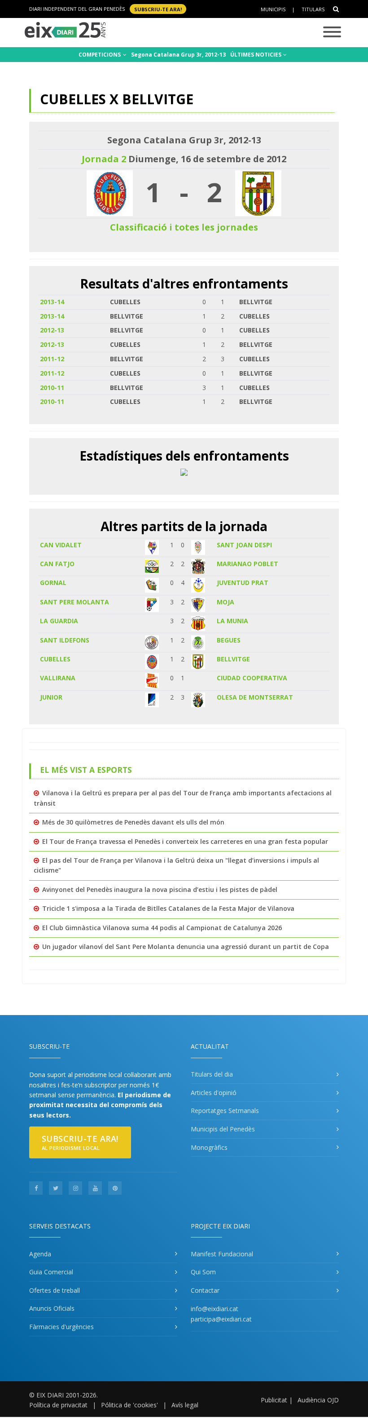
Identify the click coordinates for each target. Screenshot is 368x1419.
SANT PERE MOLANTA (74, 602)
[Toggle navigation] (332, 32)
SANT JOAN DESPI (244, 545)
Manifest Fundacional (222, 1254)
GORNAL (53, 582)
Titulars (313, 9)
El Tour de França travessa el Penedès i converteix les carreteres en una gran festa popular (185, 841)
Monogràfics (209, 1147)
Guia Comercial (51, 1272)
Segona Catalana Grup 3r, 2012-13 (178, 54)
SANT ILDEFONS (64, 640)
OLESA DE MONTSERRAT (255, 697)
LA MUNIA (232, 620)
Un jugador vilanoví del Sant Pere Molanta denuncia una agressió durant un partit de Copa (185, 946)
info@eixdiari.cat (214, 1308)
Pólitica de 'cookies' (129, 1405)
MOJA (225, 602)
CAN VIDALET (61, 545)
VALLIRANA (57, 678)
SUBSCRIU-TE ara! (158, 8)
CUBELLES (55, 659)
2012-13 (52, 330)
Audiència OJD (318, 1400)
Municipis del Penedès (223, 1129)
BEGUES (229, 640)
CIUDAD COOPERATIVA (252, 678)
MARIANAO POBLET (247, 563)
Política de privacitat (58, 1405)
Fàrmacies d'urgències (61, 1326)
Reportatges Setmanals (225, 1110)
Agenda (40, 1254)
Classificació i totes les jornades (184, 227)
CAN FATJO (57, 563)
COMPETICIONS (100, 54)
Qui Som (203, 1272)
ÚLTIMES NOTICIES (256, 54)
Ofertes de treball (54, 1290)
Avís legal (184, 1405)
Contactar (205, 1290)
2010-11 (52, 387)
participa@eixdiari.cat (221, 1319)
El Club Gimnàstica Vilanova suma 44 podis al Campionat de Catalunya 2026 (162, 927)
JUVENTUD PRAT (242, 582)
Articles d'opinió (214, 1092)
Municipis (273, 9)
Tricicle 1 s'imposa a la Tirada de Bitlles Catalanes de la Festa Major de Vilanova (168, 908)
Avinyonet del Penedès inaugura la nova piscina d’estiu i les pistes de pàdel (159, 889)
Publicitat (274, 1400)
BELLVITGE (233, 659)
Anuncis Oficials (51, 1308)
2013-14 (52, 301)
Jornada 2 (104, 159)
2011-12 (52, 359)
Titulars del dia (212, 1074)
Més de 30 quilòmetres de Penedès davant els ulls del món (133, 822)
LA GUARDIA (59, 620)
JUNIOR (51, 697)
